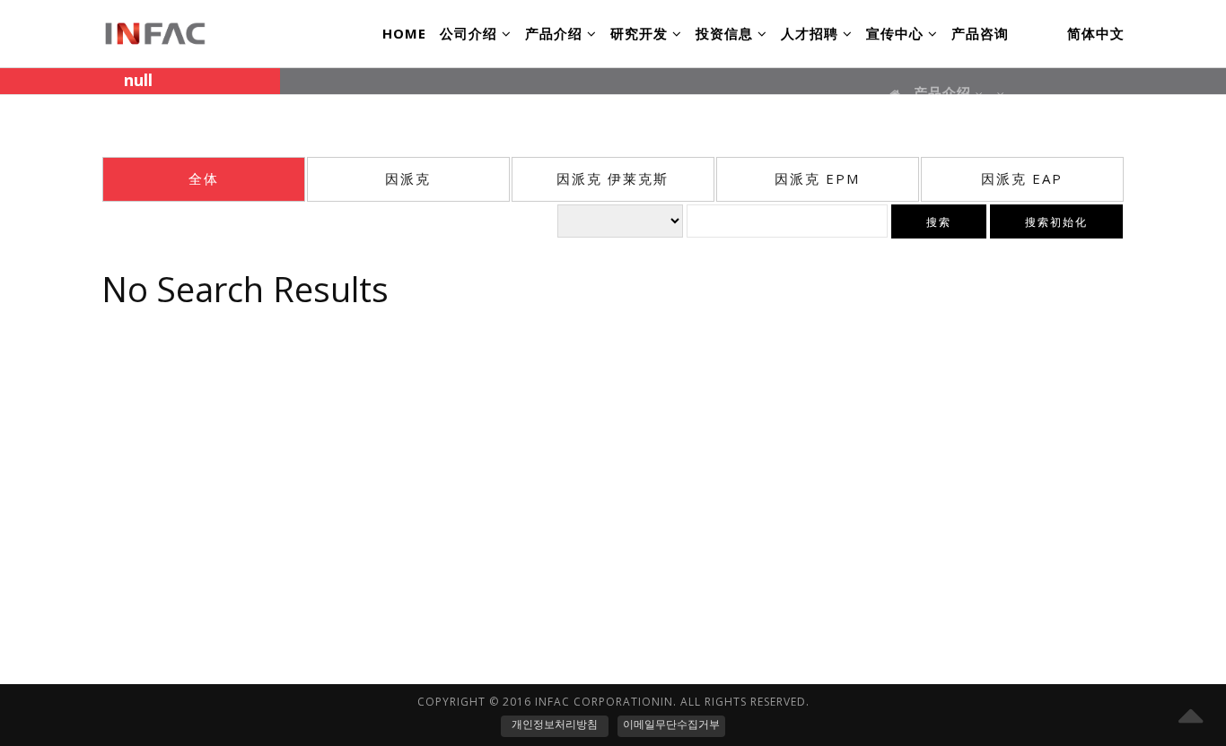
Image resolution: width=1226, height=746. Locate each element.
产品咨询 (980, 33)
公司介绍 (471, 33)
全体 (203, 178)
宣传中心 (897, 33)
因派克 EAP (1022, 178)
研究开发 (641, 33)
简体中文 (1096, 33)
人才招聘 (812, 33)
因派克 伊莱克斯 (612, 178)
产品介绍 (556, 33)
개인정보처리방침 (555, 724)
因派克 (408, 178)
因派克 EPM (817, 178)
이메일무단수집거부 (671, 724)
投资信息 (726, 33)
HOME (404, 33)
